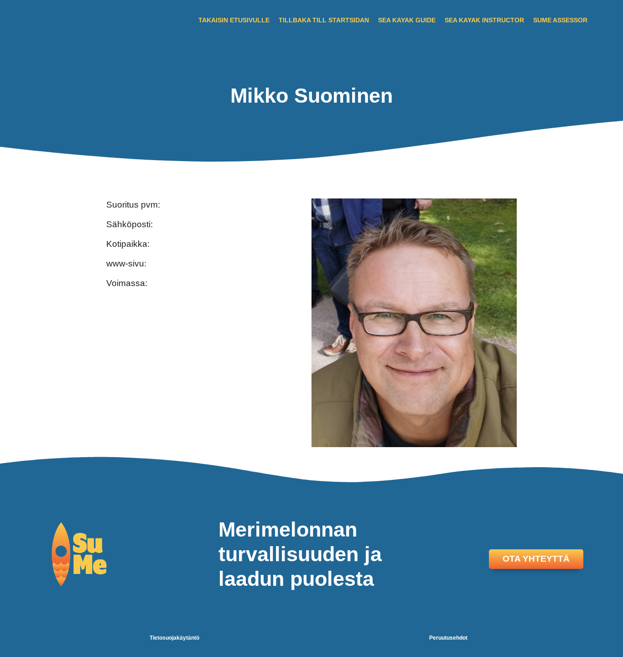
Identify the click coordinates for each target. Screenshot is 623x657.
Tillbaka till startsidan (324, 20)
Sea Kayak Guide (407, 20)
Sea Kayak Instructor (484, 20)
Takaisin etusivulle (234, 20)
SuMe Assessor (560, 20)
